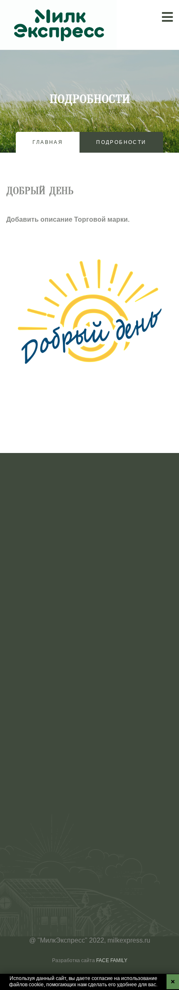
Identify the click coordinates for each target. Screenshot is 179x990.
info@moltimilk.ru (31, 862)
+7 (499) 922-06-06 (34, 876)
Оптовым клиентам (36, 632)
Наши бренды (28, 590)
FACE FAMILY (111, 960)
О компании (24, 576)
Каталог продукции (35, 604)
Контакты (20, 661)
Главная (47, 142)
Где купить (22, 618)
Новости (19, 647)
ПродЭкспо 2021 (64, 717)
